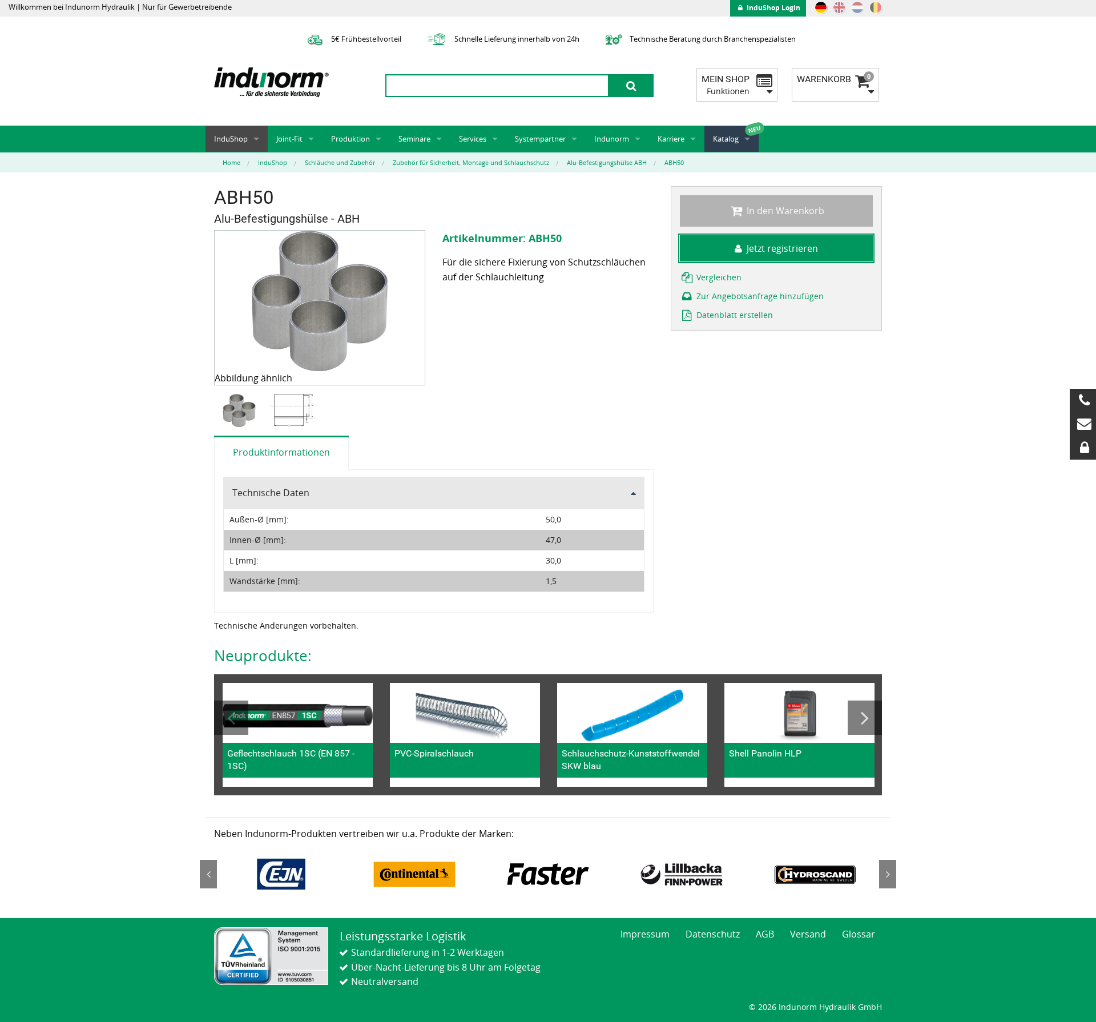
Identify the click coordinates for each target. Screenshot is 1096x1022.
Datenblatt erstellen (733, 314)
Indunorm (611, 139)
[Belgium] (875, 7)
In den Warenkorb (784, 210)
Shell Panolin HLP (765, 753)
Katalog (726, 139)
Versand (808, 934)
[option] (240, 411)
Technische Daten (270, 492)
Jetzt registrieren (782, 248)
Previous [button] (231, 718)
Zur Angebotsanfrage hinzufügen (759, 296)
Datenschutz (713, 934)
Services (472, 139)
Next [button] (865, 718)
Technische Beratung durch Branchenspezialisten (712, 39)
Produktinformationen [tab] (281, 452)
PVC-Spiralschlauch (434, 753)
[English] (839, 7)
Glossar (858, 934)
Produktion (350, 139)
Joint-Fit (289, 139)
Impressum (645, 934)
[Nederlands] (857, 7)
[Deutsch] (821, 7)
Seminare (414, 139)
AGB (765, 934)
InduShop (231, 139)
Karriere (671, 139)
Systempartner (540, 139)
